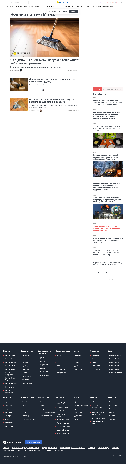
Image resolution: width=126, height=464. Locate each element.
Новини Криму (10, 387)
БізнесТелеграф (83, 6)
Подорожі (8, 412)
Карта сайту (21, 450)
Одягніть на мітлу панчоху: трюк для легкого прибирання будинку (53, 80)
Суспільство (27, 351)
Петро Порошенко (63, 426)
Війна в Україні (28, 397)
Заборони (78, 412)
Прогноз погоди (27, 383)
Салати (112, 416)
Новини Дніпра (10, 362)
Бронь (41, 405)
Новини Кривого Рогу (11, 379)
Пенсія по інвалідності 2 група (97, 407)
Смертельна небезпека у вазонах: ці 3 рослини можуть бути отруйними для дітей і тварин (108, 240)
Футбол (59, 355)
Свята (76, 397)
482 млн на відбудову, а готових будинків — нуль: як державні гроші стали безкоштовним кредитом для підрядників (106, 115)
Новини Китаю (114, 369)
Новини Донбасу (11, 383)
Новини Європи (115, 355)
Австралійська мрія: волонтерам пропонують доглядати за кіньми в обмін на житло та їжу (106, 253)
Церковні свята (80, 402)
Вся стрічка (97, 94)
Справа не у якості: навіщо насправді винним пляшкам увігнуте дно (107, 264)
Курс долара (44, 371)
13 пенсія (95, 402)
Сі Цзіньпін (61, 411)
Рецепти (112, 397)
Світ (110, 351)
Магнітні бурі (9, 423)
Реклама (91, 448)
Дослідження (96, 369)
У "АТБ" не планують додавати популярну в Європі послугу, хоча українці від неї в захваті (107, 200)
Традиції (77, 409)
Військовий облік (45, 416)
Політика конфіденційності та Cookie (25, 448)
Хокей (59, 366)
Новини (6, 351)
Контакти (115, 448)
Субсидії (25, 366)
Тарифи (42, 368)
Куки (65, 11)
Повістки (42, 402)
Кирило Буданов (63, 423)
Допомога (25, 380)
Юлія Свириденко (63, 433)
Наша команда (8, 450)
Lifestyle (7, 397)
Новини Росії (114, 362)
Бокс (58, 359)
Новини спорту (62, 351)
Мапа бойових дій (28, 402)
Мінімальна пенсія (98, 418)
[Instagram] (113, 2)
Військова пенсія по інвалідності (98, 413)
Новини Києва (10, 355)
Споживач (8, 405)
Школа (24, 373)
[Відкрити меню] (4, 2)
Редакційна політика (49, 448)
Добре (73, 11)
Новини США (114, 359)
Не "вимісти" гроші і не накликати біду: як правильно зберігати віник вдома (51, 100)
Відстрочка (43, 409)
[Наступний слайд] (124, 7)
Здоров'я (94, 351)
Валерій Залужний (63, 419)
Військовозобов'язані (47, 412)
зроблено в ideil (116, 456)
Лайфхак (8, 419)
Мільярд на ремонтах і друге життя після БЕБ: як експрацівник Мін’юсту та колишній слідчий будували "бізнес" (107, 187)
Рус (121, 2)
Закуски (112, 419)
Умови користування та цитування (72, 448)
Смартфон (78, 369)
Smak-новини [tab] (108, 89)
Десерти (112, 412)
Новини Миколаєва (9, 391)
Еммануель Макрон (61, 415)
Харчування (96, 359)
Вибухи (24, 405)
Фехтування (61, 373)
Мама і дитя (96, 355)
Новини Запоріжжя (9, 374)
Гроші (41, 358)
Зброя (24, 412)
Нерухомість (44, 365)
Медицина (26, 369)
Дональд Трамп (62, 407)
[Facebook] (98, 2)
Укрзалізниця (44, 375)
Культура (8, 416)
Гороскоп (8, 402)
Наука (76, 351)
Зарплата (25, 355)
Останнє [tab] (98, 89)
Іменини (77, 419)
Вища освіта (26, 376)
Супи (111, 409)
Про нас (6, 448)
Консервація (113, 405)
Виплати (25, 362)
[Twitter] (110, 2)
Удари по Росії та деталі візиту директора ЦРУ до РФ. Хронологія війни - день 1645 (107, 228)
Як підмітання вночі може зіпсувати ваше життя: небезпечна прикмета (44, 62)
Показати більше (104, 273)
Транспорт (43, 361)
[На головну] (63, 2)
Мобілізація (44, 397)
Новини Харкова (11, 359)
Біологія (77, 362)
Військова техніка (28, 419)
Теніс (59, 362)
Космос (77, 359)
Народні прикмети (81, 405)
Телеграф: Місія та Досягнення (40, 450)
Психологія (96, 366)
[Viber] (101, 2)
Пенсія (93, 397)
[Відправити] (27, 2)
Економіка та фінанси (44, 352)
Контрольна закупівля (51, 6)
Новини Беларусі (115, 373)
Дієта (94, 362)
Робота (24, 359)
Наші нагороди (103, 448)
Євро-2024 (61, 369)
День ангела (78, 416)
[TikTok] (116, 2)
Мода (7, 409)
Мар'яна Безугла (63, 430)
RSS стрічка (59, 450)
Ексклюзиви (68, 6)
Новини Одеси (10, 366)
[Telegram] (104, 2)
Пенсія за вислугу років (98, 422)
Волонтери (26, 416)
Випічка (112, 402)
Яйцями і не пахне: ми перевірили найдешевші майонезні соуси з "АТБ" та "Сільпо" (107, 129)
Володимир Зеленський (61, 403)
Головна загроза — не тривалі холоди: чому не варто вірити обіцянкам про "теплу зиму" (105, 157)
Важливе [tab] (118, 89)
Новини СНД (114, 366)
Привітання (9, 426)
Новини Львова (10, 369)
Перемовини (26, 409)
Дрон (76, 366)
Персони (59, 397)
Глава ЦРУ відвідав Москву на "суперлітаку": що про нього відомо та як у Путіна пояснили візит (108, 102)
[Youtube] (107, 2)
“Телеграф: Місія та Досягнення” (105, 6)
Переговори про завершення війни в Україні (22, 6)
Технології (78, 355)
